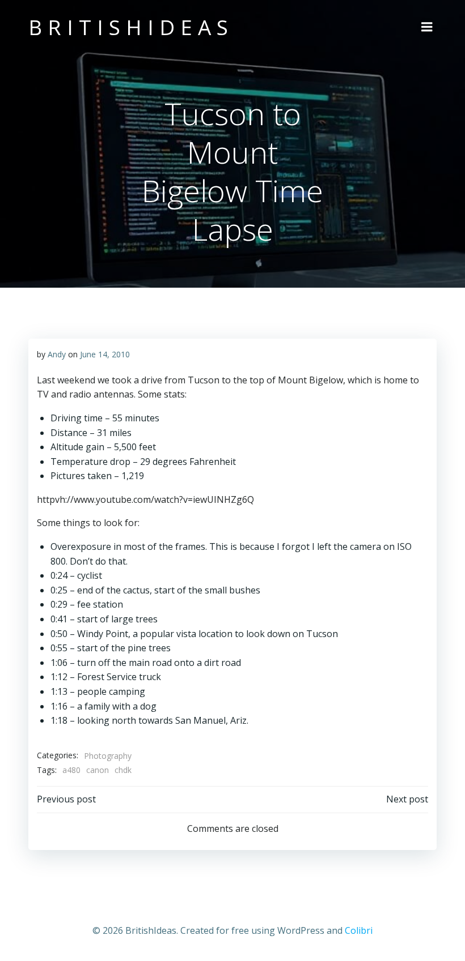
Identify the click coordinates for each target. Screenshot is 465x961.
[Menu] (427, 27)
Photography (108, 755)
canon (97, 769)
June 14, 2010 (105, 354)
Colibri (359, 930)
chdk (123, 769)
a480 (71, 769)
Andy (57, 354)
